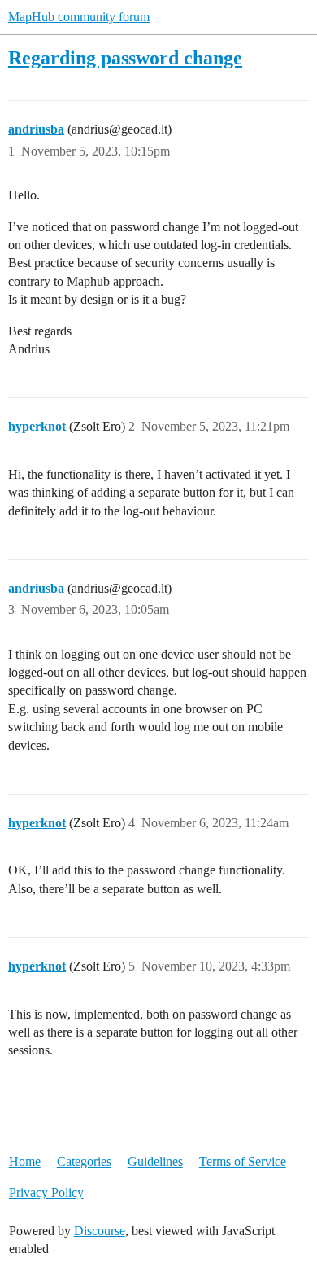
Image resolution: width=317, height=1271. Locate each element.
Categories (84, 1161)
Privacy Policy (46, 1192)
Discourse (99, 1231)
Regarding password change (125, 57)
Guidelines (155, 1161)
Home (25, 1161)
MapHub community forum (79, 17)
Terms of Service (242, 1161)
